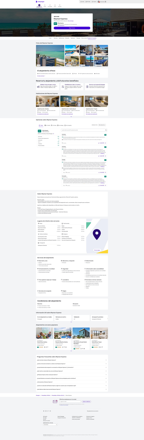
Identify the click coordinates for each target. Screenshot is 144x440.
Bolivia (62, 434)
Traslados (59, 6)
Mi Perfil (44, 419)
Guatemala (83, 434)
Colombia (68, 434)
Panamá (96, 434)
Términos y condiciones (76, 417)
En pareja (54, 125)
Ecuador (75, 434)
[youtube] (50, 411)
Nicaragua (92, 434)
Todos (41, 125)
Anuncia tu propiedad (90, 419)
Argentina (58, 434)
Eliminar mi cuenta (46, 420)
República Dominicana (51, 435)
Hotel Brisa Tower (97, 342)
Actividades (50, 6)
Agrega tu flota (89, 417)
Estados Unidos (58, 435)
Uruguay (62, 435)
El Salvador (79, 434)
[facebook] (43, 411)
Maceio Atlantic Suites (61, 342)
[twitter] (48, 411)
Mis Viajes (45, 417)
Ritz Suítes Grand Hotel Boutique (80, 342)
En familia (48, 125)
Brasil (64, 434)
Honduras (86, 434)
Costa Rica (72, 434)
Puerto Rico (55, 434)
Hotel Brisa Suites (42, 342)
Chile (66, 434)
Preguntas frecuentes (62, 417)
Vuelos (45, 6)
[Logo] (40, 2)
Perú (47, 435)
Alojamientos (39, 6)
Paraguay (44, 435)
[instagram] (45, 411)
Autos (55, 6)
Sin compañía (68, 125)
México (90, 434)
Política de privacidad (76, 419)
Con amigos (61, 125)
